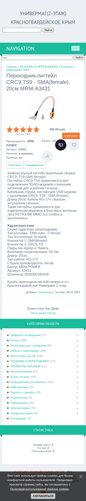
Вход (52, 313)
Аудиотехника (19, 397)
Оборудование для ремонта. (28, 382)
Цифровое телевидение (25, 335)
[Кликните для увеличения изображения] (42, 108)
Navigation (20, 48)
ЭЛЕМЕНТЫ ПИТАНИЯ (25, 366)
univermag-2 (46, 292)
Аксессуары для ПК (23, 356)
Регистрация (39, 313)
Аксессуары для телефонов (28, 345)
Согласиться (43, 496)
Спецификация (34, 165)
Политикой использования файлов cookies (39, 489)
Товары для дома (21, 413)
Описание (15, 165)
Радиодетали (18, 402)
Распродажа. (18, 418)
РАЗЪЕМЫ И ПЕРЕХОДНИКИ (29, 361)
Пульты (15, 340)
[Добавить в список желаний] (74, 145)
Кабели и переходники (24, 350)
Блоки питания (19, 376)
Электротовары (20, 408)
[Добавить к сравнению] (47, 156)
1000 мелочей (19, 387)
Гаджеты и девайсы (22, 392)
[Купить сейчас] (60, 145)
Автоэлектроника (21, 371)
